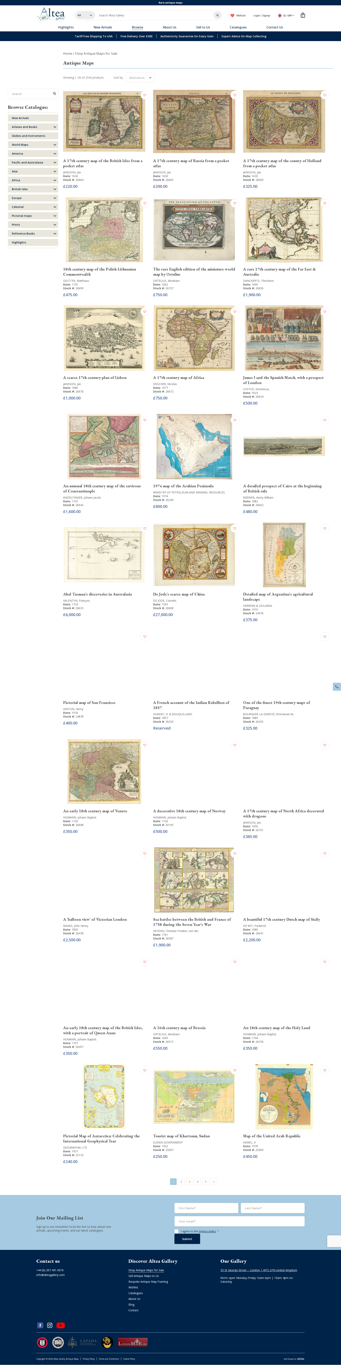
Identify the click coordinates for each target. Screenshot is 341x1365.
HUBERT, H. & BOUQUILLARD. (173, 714)
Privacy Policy (89, 1359)
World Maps (20, 145)
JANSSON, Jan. (72, 172)
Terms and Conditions (109, 1359)
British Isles (20, 189)
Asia (15, 171)
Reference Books (23, 233)
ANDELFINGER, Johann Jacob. (82, 497)
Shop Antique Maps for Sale (146, 1270)
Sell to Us (203, 27)
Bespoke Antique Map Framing (148, 1281)
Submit (187, 1239)
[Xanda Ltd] (294, 1359)
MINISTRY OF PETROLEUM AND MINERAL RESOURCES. (189, 492)
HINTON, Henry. (73, 709)
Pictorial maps (22, 216)
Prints (16, 224)
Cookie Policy (129, 1359)
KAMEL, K (249, 1142)
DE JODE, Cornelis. (165, 600)
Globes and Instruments (28, 136)
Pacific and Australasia (27, 162)
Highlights (66, 27)
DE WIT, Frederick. (255, 926)
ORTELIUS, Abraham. (166, 281)
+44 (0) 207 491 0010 (50, 1270)
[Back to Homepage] (51, 15)
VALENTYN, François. (76, 600)
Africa (16, 180)
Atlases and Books (24, 127)
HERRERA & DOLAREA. (258, 606)
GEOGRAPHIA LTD (75, 1147)
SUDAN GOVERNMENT (168, 1142)
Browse (137, 27)
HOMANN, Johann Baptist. (80, 817)
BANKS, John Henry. (76, 926)
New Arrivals (103, 27)
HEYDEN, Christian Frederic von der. (176, 931)
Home (67, 53)
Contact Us (274, 27)
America (17, 153)
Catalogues (238, 27)
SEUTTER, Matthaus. (76, 281)
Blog (131, 1304)
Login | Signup (262, 15)
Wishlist (133, 1287)
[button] (145, 95)
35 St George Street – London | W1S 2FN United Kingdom (258, 1270)
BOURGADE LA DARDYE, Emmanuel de (268, 714)
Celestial (18, 207)
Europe (17, 198)
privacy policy (207, 1231)
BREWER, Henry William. (258, 497)
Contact (133, 1310)
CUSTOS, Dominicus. (256, 389)
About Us (169, 27)
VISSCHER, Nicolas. (165, 384)
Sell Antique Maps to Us (143, 1276)
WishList (241, 15)
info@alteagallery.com (50, 1275)
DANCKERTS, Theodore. (258, 281)
